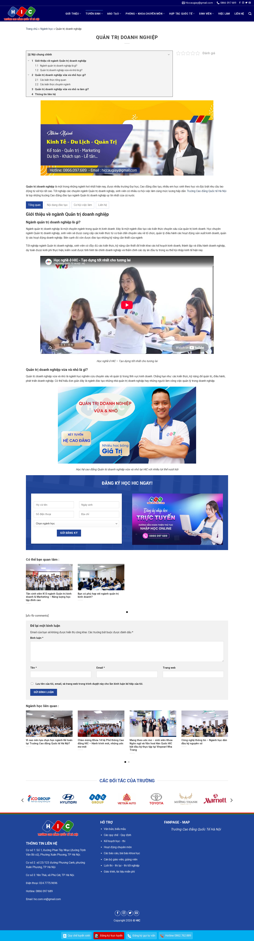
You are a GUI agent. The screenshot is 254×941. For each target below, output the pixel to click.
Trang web (169, 667)
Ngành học (46, 29)
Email (100, 667)
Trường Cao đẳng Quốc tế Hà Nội (206, 191)
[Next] (222, 726)
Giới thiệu (72, 13)
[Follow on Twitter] (246, 3)
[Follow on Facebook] (240, 3)
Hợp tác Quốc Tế (180, 13)
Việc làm (224, 13)
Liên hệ (239, 13)
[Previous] (32, 726)
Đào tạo (113, 13)
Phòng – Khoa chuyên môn (144, 13)
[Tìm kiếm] (249, 13)
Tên (33, 667)
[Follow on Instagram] (243, 3)
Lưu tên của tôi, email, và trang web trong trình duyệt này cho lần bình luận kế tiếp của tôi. (89, 683)
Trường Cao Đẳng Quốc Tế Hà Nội (196, 829)
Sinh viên (205, 13)
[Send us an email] (250, 3)
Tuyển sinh (93, 13)
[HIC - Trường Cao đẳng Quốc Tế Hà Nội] (22, 13)
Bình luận (36, 638)
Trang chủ (31, 29)
